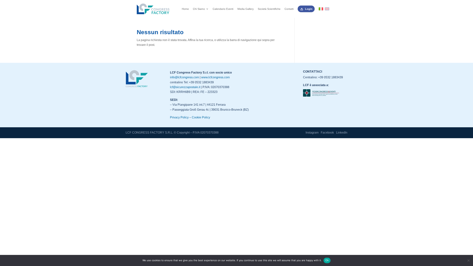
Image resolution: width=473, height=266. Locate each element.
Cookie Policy (201, 117)
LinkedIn (341, 132)
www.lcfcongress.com (215, 77)
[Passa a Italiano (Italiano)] (321, 9)
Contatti (289, 8)
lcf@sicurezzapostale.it (185, 87)
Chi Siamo (199, 8)
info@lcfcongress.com (184, 77)
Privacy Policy (179, 117)
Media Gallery (245, 8)
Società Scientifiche (269, 8)
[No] (468, 260)
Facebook (327, 132)
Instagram (312, 132)
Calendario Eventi (223, 8)
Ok (327, 260)
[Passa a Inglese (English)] (327, 9)
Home (185, 8)
